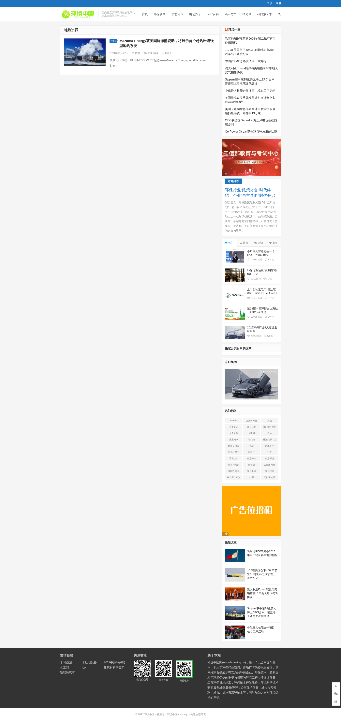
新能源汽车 (67, 672)
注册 (278, 3)
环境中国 (234, 29)
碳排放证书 (264, 14)
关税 (269, 420)
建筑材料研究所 (114, 667)
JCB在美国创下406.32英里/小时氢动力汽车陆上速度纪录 (262, 574)
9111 (255, 278)
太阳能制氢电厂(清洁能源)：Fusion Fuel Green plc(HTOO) (262, 293)
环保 (269, 452)
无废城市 (233, 439)
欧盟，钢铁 (233, 446)
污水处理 (269, 446)
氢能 (251, 446)
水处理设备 (89, 662)
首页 (145, 14)
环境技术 (233, 458)
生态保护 (251, 458)
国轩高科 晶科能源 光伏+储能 (269, 428)
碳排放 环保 (269, 465)
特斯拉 (251, 452)
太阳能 (251, 433)
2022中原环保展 (114, 662)
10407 (256, 298)
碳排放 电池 (233, 471)
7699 (255, 336)
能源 (251, 477)
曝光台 (247, 14)
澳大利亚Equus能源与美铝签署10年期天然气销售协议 (262, 593)
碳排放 (251, 465)
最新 (245, 242)
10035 (256, 259)
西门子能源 (269, 477)
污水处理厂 (233, 452)
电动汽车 (195, 14)
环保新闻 (160, 14)
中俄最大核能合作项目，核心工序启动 (250, 90)
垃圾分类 (233, 433)
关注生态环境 (198, 714)
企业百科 (213, 14)
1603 (152, 53)
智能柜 (251, 439)
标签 (275, 242)
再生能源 (233, 427)
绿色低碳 (251, 471)
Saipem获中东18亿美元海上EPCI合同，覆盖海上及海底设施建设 (261, 612)
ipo (84, 667)
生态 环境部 (233, 465)
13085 (256, 316)
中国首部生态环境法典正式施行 (245, 61)
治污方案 (231, 14)
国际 (113, 40)
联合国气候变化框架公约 (233, 478)
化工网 (64, 667)
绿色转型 (269, 471)
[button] (261, 372)
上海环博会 (251, 420)
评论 (260, 242)
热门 (230, 242)
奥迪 (269, 433)
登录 (269, 3)
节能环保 (177, 14)
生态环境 (269, 458)
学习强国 (66, 662)
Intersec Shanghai (233, 421)
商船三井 (251, 427)
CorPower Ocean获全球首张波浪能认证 (251, 131)
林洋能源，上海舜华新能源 (269, 440)
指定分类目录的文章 (238, 348)
